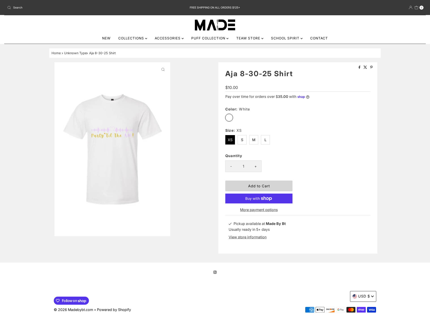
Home (56, 53)
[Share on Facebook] (360, 67)
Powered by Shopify (114, 309)
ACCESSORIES (168, 38)
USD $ (364, 296)
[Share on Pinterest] (371, 67)
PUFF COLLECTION (208, 38)
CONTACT (319, 38)
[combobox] (74, 7)
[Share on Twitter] (365, 67)
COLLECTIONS (131, 38)
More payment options (259, 209)
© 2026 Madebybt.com (73, 309)
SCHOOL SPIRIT (286, 38)
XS (230, 140)
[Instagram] (215, 272)
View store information (248, 237)
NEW (106, 38)
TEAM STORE (248, 38)
